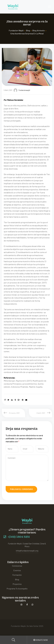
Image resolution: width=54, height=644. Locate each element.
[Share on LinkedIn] (12, 399)
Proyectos (17, 584)
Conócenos (17, 566)
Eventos (17, 570)
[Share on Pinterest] (22, 399)
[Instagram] (21, 604)
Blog (17, 579)
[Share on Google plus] (19, 399)
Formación (17, 575)
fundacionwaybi (24, 90)
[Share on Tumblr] (15, 399)
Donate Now (41, 640)
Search (13, 640)
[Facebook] (27, 604)
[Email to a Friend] (26, 399)
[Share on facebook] (5, 399)
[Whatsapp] (32, 604)
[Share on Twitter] (8, 399)
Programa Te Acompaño (17, 588)
